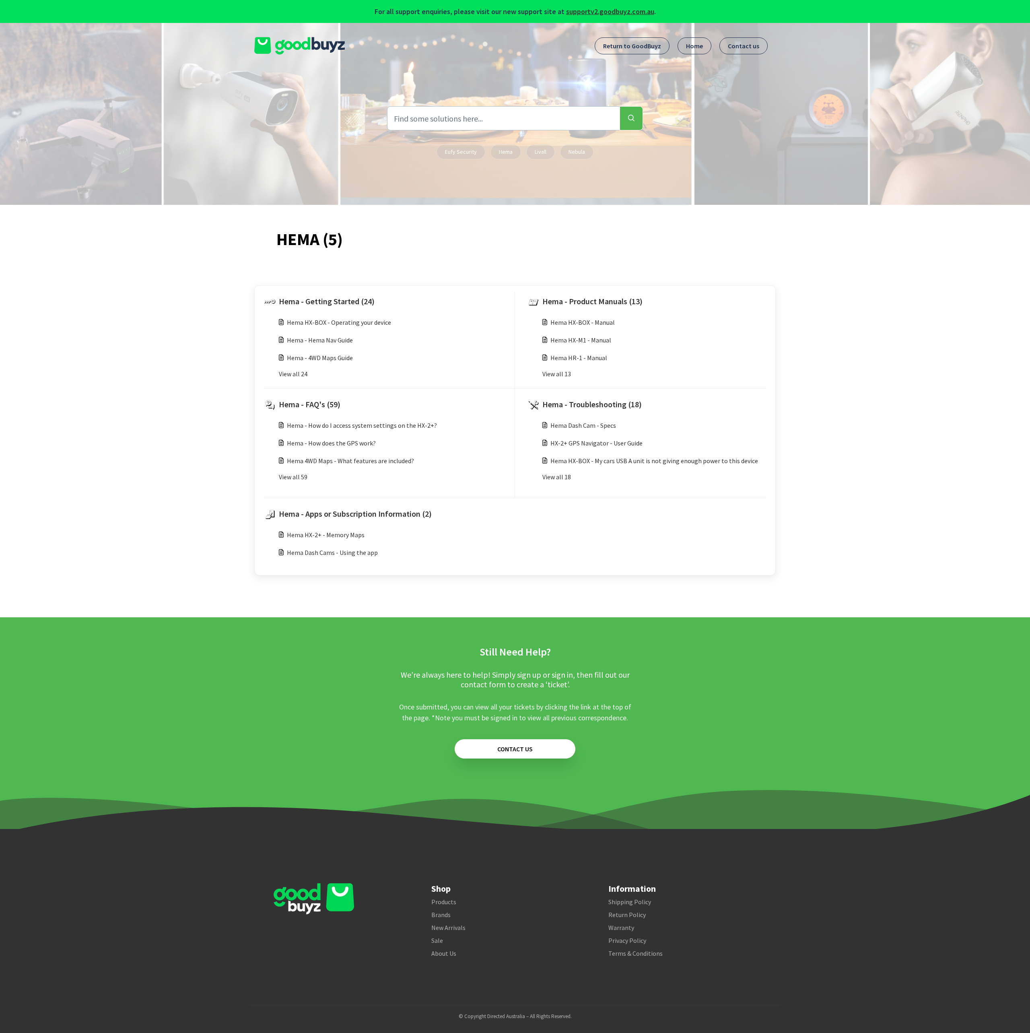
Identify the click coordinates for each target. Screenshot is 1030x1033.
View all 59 (293, 477)
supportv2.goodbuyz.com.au (610, 11)
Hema (506, 151)
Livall (540, 151)
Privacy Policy (627, 940)
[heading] (387, 301)
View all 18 (556, 477)
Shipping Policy (629, 902)
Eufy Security (461, 151)
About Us (443, 953)
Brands (441, 915)
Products (443, 902)
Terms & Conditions (635, 953)
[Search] (631, 118)
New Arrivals (448, 928)
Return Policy (627, 915)
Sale (437, 940)
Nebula (577, 151)
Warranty (621, 928)
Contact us (743, 46)
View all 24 (293, 374)
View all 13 (556, 374)
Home (694, 46)
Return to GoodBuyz (632, 46)
